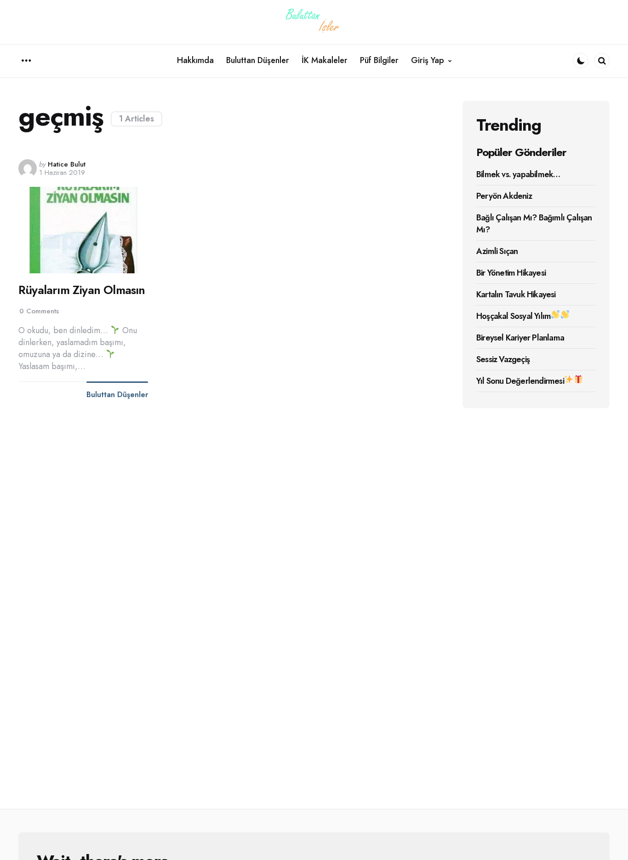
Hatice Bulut (67, 164)
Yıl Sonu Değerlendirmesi (520, 381)
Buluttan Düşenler (117, 394)
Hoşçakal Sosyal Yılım (513, 316)
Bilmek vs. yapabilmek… (518, 174)
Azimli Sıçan (497, 251)
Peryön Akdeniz (504, 196)
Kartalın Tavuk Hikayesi (516, 294)
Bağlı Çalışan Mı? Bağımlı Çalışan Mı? (534, 224)
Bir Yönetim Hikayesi (511, 273)
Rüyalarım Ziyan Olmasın (81, 290)
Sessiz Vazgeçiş (503, 359)
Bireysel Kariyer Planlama (520, 338)
